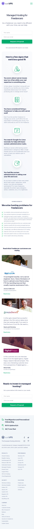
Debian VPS (4, 487)
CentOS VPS (5, 491)
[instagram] (24, 441)
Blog (3, 514)
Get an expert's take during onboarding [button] (13, 235)
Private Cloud (5, 469)
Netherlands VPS (22, 464)
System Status (5, 523)
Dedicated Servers (6, 464)
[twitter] (28, 437)
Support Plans (5, 471)
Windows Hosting (6, 482)
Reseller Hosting (6, 458)
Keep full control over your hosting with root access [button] (16, 231)
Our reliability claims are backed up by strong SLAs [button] (16, 212)
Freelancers (21, 482)
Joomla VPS (4, 496)
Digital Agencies (22, 485)
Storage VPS (21, 467)
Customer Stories (6, 507)
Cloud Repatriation (6, 476)
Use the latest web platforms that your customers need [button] (17, 223)
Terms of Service (6, 516)
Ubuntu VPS (4, 489)
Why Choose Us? (6, 509)
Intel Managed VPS (6, 460)
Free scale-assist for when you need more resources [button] (16, 233)
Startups (20, 489)
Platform (4, 512)
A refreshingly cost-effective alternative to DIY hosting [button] (17, 229)
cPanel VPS (20, 460)
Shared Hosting (5, 455)
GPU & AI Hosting (6, 473)
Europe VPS (20, 462)
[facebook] (24, 437)
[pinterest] (28, 441)
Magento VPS (5, 494)
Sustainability (5, 521)
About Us (4, 505)
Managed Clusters (6, 467)
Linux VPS (20, 458)
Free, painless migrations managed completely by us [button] (17, 214)
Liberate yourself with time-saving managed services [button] (17, 225)
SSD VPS (20, 469)
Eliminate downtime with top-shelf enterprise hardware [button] (17, 227)
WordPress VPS (5, 498)
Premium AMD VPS (6, 462)
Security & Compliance (7, 518)
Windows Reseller (6, 485)
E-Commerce (21, 487)
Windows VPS (21, 455)
